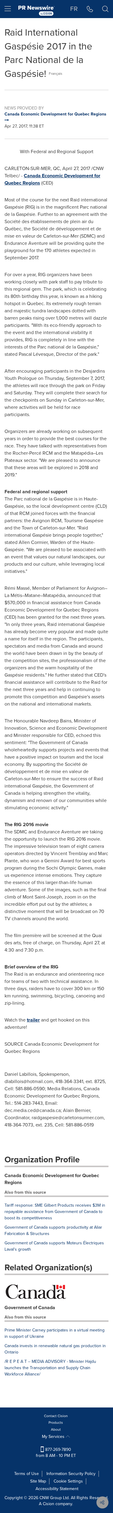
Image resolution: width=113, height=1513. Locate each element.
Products (56, 1422)
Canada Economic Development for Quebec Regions (52, 1179)
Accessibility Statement (57, 1489)
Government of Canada (30, 1307)
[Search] (105, 9)
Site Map (38, 1481)
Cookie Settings (68, 1481)
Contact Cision (56, 1416)
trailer (33, 1019)
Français (55, 73)
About (56, 1429)
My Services (54, 1436)
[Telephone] (90, 9)
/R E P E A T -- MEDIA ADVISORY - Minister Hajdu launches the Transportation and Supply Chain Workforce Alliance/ (50, 1367)
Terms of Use (26, 1473)
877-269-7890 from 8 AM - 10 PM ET (56, 1452)
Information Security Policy (71, 1473)
